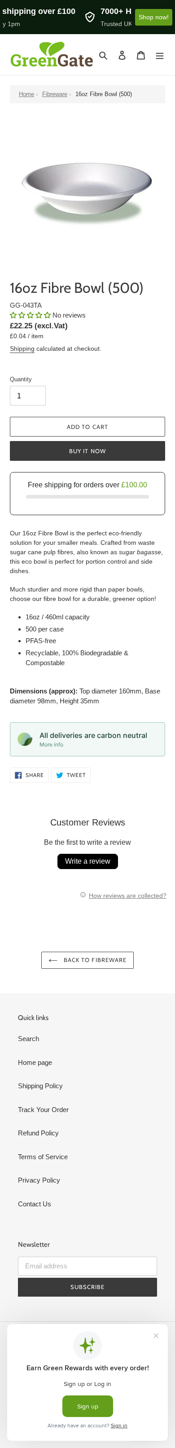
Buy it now (87, 451)
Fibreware (54, 94)
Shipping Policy (40, 1086)
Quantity (21, 379)
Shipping (22, 348)
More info (51, 744)
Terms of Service (43, 1157)
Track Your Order (43, 1109)
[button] (31, 315)
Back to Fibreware (94, 959)
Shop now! (154, 17)
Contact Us (34, 1204)
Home (26, 94)
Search (28, 1038)
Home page (35, 1062)
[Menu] (159, 54)
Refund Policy (38, 1133)
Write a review (87, 861)
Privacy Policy (39, 1180)
